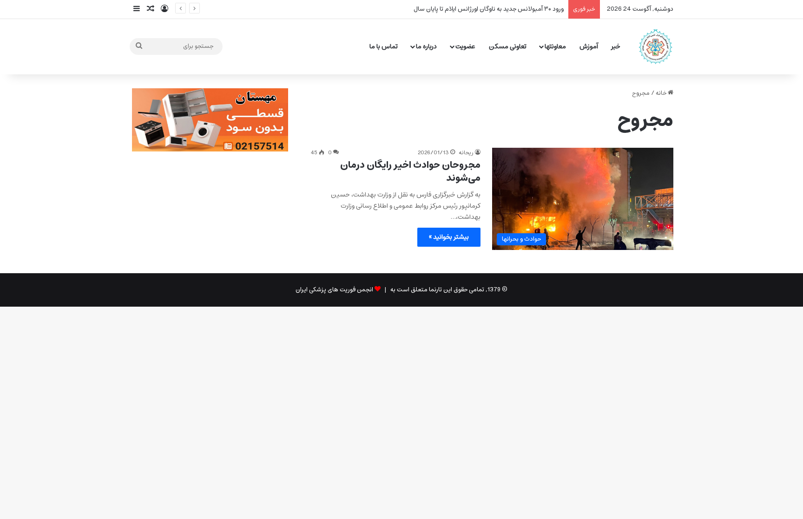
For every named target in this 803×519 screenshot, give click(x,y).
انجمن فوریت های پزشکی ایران (334, 289)
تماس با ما (383, 46)
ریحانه (466, 153)
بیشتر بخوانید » (449, 237)
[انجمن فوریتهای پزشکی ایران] (655, 46)
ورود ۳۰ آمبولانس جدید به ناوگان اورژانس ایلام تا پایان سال (489, 9)
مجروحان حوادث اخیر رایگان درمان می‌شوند (410, 171)
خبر (615, 46)
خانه (662, 93)
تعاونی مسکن (508, 46)
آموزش (588, 46)
